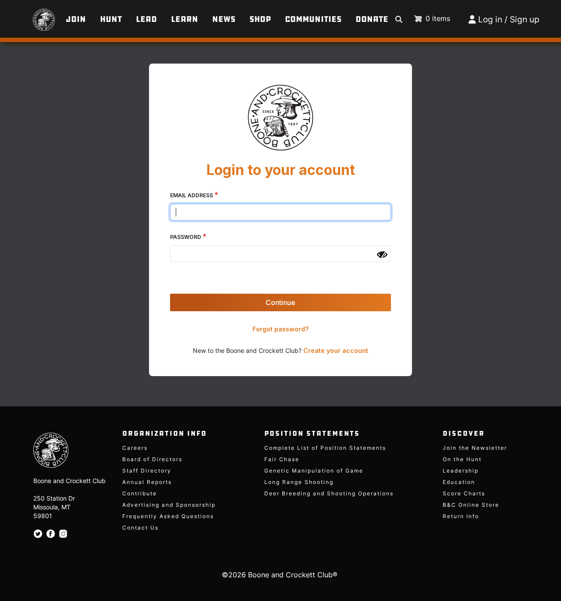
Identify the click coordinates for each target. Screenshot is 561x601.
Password (185, 237)
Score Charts (464, 493)
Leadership (461, 470)
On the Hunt (462, 459)
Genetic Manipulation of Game (313, 470)
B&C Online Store (471, 504)
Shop (260, 19)
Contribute (139, 493)
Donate (371, 19)
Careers (135, 448)
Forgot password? (280, 329)
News (223, 19)
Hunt (111, 19)
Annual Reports (147, 482)
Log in (490, 19)
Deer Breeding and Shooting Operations (329, 493)
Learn (184, 19)
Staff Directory (146, 470)
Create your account (335, 350)
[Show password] (382, 254)
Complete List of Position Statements (325, 448)
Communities (313, 19)
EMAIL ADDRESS (191, 195)
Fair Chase (281, 459)
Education (459, 482)
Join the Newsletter (475, 448)
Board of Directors (152, 459)
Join (76, 19)
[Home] (34, 15)
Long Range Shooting (299, 482)
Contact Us (140, 527)
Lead (146, 19)
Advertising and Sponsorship (169, 504)
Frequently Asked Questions (168, 516)
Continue (280, 302)
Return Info (461, 516)
